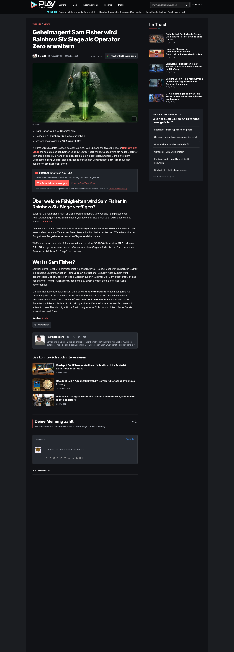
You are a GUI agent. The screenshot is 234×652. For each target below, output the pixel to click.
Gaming (62, 5)
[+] (83, 458)
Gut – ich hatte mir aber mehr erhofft (171, 144)
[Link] (77, 458)
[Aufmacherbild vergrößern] (85, 93)
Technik (108, 5)
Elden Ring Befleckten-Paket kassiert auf (165, 12)
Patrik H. (42, 56)
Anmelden (130, 439)
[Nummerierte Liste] (61, 458)
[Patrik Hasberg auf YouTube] (84, 336)
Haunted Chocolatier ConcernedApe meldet (120, 12)
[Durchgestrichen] (58, 458)
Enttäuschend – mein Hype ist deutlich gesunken (172, 161)
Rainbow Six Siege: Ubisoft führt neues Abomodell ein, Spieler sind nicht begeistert (95, 398)
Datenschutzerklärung (118, 189)
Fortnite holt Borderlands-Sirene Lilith (77, 12)
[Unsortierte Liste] (65, 458)
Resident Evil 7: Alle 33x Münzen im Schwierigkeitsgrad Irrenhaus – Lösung (96, 382)
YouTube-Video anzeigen (52, 183)
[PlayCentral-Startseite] (43, 4)
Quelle (45, 318)
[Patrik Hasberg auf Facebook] (68, 336)
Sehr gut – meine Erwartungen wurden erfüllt (175, 137)
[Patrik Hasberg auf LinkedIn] (79, 336)
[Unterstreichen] (54, 458)
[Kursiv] (50, 458)
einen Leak (46, 221)
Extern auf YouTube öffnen (83, 183)
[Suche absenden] (187, 5)
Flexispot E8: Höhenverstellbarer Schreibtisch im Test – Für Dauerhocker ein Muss (91, 367)
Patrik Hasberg (55, 336)
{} (80, 458)
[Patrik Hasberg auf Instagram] (73, 336)
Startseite (36, 24)
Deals (121, 5)
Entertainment (90, 5)
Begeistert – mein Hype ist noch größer (173, 129)
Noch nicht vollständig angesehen (170, 170)
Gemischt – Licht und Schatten (169, 151)
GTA (75, 5)
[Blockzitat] (69, 458)
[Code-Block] (73, 458)
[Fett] (46, 458)
